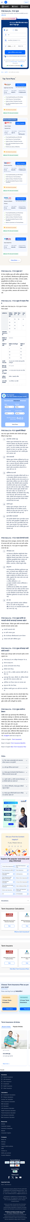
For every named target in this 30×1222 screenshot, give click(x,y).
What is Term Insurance (21, 878)
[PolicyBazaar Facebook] (8, 1177)
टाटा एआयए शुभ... (7, 1053)
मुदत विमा (6, 72)
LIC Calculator (19, 893)
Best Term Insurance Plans (21, 969)
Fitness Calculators (8, 1097)
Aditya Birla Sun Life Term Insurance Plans (9, 958)
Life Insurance (19, 874)
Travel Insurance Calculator (8, 1112)
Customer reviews (6, 1126)
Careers (3, 1144)
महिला (16, 30)
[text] (21, 846)
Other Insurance (7, 1088)
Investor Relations (5, 1155)
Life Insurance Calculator (5, 882)
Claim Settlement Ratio (21, 886)
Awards (3, 1130)
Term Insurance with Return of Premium (6, 878)
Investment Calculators (9, 1095)
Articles (3, 1124)
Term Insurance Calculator (5, 874)
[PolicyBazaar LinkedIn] (16, 1177)
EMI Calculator (5, 1104)
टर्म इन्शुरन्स (6, 735)
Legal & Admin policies (7, 1146)
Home (2, 72)
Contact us (4, 1150)
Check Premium (21, 85)
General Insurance (8, 1077)
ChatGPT (6, 6)
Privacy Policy (14, 61)
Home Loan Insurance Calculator (21, 890)
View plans (9, 1009)
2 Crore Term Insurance (21, 882)
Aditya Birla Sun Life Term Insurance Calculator (9, 921)
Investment (6, 1083)
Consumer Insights (6, 1133)
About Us (3, 1139)
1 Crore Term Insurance (7, 866)
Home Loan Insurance (7, 890)
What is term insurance (21, 932)
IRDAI (2, 1184)
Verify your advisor (6, 1153)
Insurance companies (6, 1128)
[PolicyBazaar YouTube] (20, 1177)
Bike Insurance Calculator (7, 1117)
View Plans (15, 424)
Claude (16, 6)
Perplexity (25, 6)
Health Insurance (7, 1086)
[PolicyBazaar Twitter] (12, 1177)
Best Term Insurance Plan (18, 747)
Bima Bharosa (8, 1184)
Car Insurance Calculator (7, 1115)
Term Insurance (16, 739)
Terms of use (21, 61)
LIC (3, 893)
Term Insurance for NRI (7, 870)
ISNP (2, 1148)
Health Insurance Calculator (8, 1110)
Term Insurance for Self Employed (7, 886)
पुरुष (7, 30)
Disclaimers (4, 901)
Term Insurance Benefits (18, 743)
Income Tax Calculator (7, 1099)
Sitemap (3, 1141)
